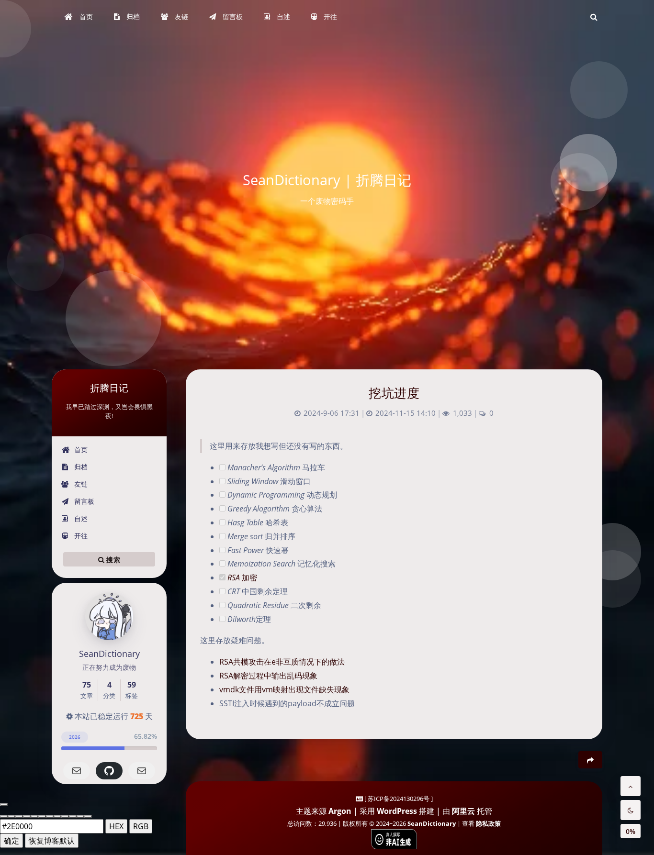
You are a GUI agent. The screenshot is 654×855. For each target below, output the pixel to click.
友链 (80, 484)
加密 (242, 577)
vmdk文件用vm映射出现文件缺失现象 (284, 689)
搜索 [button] (112, 559)
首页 (80, 449)
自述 (80, 518)
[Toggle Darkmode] (630, 810)
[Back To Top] (630, 786)
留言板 (83, 501)
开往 (80, 535)
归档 (80, 466)
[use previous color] (4, 804)
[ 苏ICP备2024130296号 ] (398, 798)
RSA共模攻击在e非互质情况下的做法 (282, 661)
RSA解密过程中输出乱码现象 (268, 675)
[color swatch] (4, 816)
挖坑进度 (394, 392)
